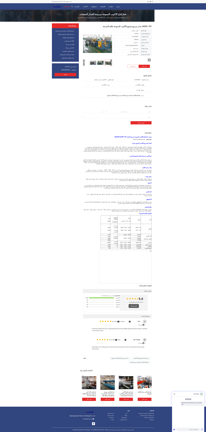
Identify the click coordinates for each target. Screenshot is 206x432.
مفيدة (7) (140, 343)
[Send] (174, 429)
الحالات (125, 415)
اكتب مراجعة (134, 306)
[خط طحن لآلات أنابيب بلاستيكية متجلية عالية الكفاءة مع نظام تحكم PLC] (89, 382)
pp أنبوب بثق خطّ (70, 44)
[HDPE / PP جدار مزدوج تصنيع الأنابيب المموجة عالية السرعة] (97, 43)
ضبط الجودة (111, 417)
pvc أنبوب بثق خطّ (70, 48)
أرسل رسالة (141, 123)
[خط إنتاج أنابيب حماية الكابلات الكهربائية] (144, 382)
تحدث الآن (144, 66)
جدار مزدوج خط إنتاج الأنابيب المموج (119, 358)
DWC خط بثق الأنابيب (69, 41)
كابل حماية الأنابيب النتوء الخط (67, 54)
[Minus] (174, 394)
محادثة (65, 74)
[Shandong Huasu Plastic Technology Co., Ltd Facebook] (152, 1)
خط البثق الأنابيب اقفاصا (68, 37)
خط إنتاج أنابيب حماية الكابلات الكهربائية (144, 392)
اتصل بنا (112, 419)
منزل (127, 17)
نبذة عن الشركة (111, 413)
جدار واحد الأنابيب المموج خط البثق (66, 34)
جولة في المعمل (110, 415)
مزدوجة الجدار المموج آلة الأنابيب (141, 358)
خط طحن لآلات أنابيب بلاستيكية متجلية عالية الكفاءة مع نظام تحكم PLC (89, 393)
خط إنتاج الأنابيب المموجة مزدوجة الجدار (115, 17)
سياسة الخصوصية (123, 419)
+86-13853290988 (65, 70)
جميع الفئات (151, 419)
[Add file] (202, 429)
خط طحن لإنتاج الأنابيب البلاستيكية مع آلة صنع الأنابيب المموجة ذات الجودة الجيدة (126, 393)
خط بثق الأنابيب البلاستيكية (68, 58)
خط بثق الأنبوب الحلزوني (68, 51)
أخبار (126, 413)
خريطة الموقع (124, 417)
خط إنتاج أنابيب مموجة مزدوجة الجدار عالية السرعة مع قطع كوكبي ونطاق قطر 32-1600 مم (107, 393)
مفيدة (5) (140, 325)
